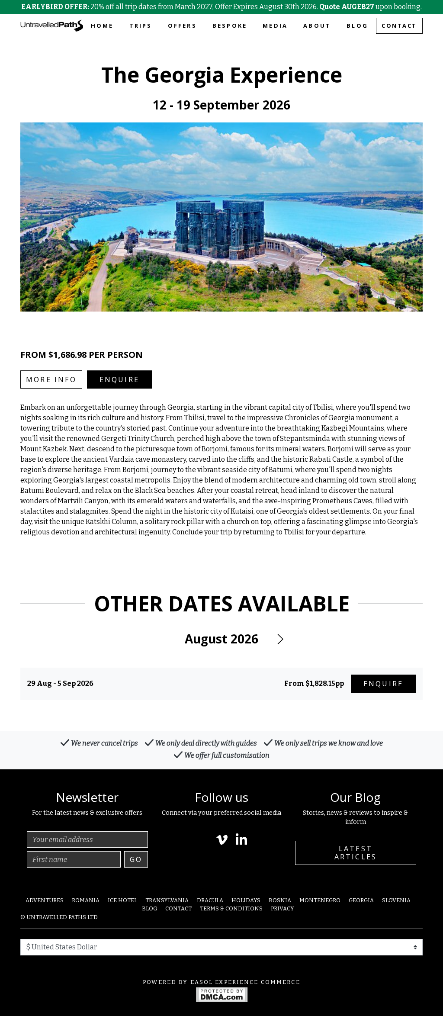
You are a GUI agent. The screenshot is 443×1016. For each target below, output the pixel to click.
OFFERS (182, 25)
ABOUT (317, 25)
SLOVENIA (396, 900)
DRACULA (210, 900)
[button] (280, 639)
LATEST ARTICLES (355, 853)
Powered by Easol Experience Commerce (221, 982)
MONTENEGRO (319, 900)
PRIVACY (282, 908)
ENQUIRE (119, 379)
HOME (102, 25)
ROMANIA (86, 900)
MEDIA (275, 25)
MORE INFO (51, 379)
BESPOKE (229, 25)
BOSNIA (280, 900)
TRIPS (140, 25)
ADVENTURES (45, 900)
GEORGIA (361, 900)
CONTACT (399, 25)
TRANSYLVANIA (167, 900)
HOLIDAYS (245, 900)
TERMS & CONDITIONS (231, 908)
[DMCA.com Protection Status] (222, 994)
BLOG (357, 25)
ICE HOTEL (122, 900)
